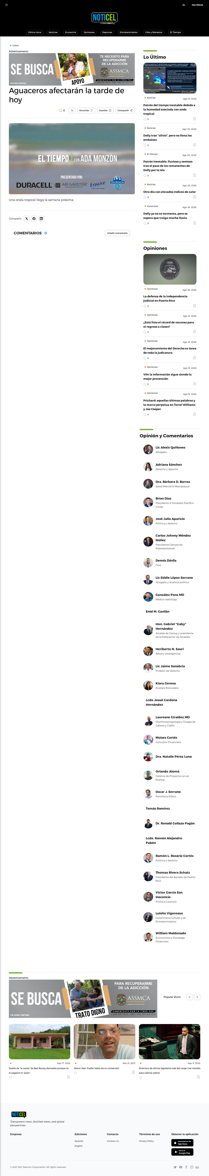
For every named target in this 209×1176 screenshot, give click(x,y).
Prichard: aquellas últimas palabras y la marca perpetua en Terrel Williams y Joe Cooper (169, 405)
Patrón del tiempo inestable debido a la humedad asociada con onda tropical (169, 109)
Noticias (53, 32)
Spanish (79, 1141)
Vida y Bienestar (153, 32)
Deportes (107, 32)
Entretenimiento (129, 32)
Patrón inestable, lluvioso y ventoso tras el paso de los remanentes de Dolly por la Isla (167, 166)
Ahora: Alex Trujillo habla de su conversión (31, 1068)
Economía (70, 32)
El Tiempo (175, 32)
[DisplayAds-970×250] (83, 999)
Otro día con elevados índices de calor (169, 191)
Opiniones (89, 32)
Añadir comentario (117, 233)
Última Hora (34, 32)
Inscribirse (197, 5)
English (78, 1146)
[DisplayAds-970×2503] (72, 69)
